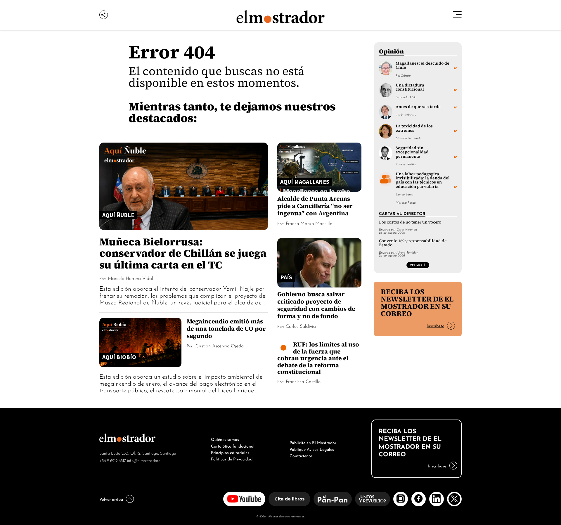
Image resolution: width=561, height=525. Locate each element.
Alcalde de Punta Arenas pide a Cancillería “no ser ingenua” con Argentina (314, 205)
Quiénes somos (225, 439)
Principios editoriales (230, 452)
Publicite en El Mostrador (313, 442)
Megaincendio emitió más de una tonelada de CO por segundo (226, 328)
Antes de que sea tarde (418, 107)
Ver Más (416, 265)
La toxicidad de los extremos (414, 128)
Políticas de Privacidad (231, 458)
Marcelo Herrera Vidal (130, 278)
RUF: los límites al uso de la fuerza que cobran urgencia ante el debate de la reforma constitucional (318, 358)
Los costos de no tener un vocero (410, 222)
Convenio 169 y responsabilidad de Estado (412, 243)
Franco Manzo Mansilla (309, 223)
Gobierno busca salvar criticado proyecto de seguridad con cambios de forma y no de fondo (316, 305)
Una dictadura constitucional (410, 87)
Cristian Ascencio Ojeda (219, 345)
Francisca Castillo (303, 381)
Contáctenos (301, 455)
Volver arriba (111, 499)
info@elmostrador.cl (144, 460)
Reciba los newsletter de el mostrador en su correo (417, 302)
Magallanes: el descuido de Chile (422, 65)
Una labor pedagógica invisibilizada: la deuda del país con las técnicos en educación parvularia (423, 180)
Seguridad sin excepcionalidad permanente (412, 152)
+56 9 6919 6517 (112, 460)
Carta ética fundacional (232, 445)
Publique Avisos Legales (312, 449)
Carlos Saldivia (301, 326)
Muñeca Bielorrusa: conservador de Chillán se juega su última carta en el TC (182, 253)
